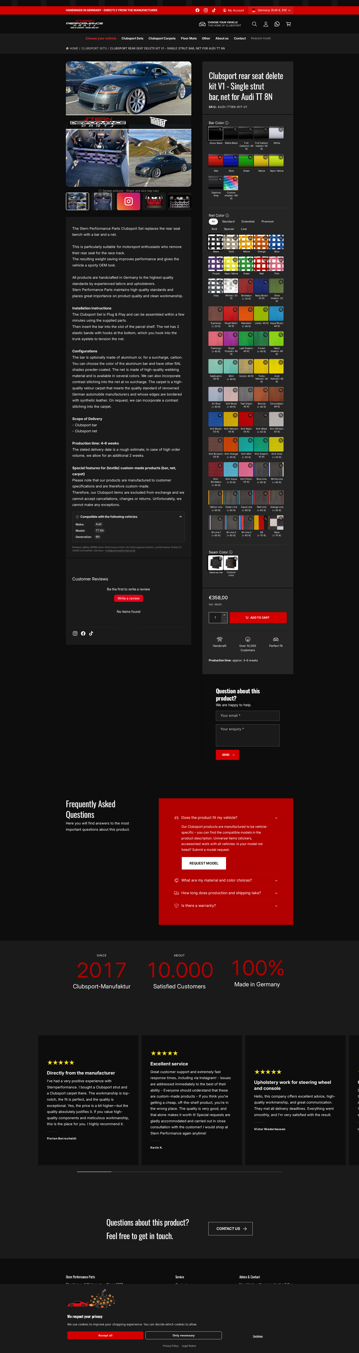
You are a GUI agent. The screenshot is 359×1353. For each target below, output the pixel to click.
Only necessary (184, 1335)
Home (74, 48)
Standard (228, 221)
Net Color (216, 215)
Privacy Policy (170, 1346)
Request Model (203, 863)
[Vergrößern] (220, 129)
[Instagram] (75, 633)
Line (244, 229)
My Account (236, 10)
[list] (179, 972)
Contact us (228, 1228)
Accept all (105, 1335)
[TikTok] (91, 633)
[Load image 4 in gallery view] (180, 201)
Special (229, 229)
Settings (258, 1336)
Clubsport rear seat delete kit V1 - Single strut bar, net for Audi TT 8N (167, 48)
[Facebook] (83, 633)
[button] (254, 24)
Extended (248, 221)
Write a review (129, 598)
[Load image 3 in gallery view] (154, 201)
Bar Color (216, 123)
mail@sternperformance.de (120, 550)
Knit (214, 229)
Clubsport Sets (94, 48)
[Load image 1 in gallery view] (77, 201)
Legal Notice (189, 1346)
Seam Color (218, 552)
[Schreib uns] (277, 24)
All (213, 221)
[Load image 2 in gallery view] (103, 201)
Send (226, 754)
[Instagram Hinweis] (128, 201)
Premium (268, 221)
